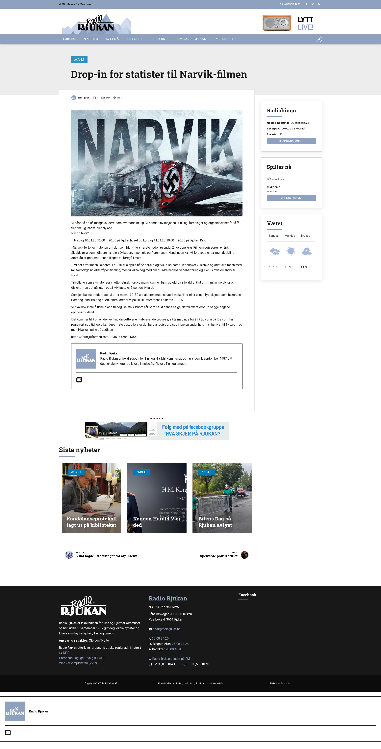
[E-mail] (79, 381)
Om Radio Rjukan (192, 39)
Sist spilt (135, 39)
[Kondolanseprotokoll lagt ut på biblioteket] (91, 497)
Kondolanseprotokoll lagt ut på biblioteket (91, 521)
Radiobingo (159, 39)
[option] (156, 163)
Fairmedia (285, 683)
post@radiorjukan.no (167, 629)
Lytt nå (112, 39)
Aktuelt (79, 59)
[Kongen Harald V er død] (157, 497)
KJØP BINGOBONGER (291, 141)
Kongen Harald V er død (157, 521)
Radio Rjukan (83, 98)
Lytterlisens (226, 39)
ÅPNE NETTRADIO (291, 197)
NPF (66, 653)
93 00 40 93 (174, 649)
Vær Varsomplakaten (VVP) (78, 663)
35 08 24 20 (160, 638)
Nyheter (91, 39)
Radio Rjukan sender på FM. (171, 659)
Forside (69, 39)
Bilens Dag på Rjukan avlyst (215, 521)
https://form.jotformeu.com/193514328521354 (104, 337)
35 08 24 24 (180, 644)
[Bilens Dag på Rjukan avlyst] (222, 497)
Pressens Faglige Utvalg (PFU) (80, 658)
